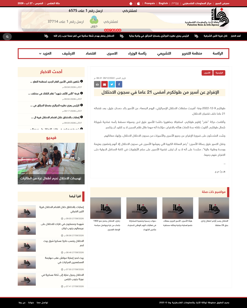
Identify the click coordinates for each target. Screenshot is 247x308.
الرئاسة (218, 53)
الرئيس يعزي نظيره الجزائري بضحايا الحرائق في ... (54, 105)
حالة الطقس (53, 3)
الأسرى (207, 73)
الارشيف (68, 53)
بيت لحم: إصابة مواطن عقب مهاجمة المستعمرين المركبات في (64, 260)
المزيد (47, 53)
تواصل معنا (42, 302)
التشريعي (164, 53)
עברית (175, 3)
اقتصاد (91, 53)
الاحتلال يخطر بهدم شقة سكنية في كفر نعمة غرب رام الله (90, 36)
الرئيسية (219, 73)
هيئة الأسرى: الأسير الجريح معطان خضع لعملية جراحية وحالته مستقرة (177, 223)
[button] (23, 158)
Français (150, 3)
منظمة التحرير (192, 53)
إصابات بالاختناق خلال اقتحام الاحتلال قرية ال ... (55, 117)
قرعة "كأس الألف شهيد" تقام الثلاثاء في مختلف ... (53, 93)
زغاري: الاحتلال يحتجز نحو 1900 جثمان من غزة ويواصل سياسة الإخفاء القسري (106, 225)
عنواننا (31, 302)
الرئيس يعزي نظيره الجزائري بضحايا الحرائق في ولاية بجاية (165, 36)
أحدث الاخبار (51, 72)
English (163, 3)
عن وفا (22, 302)
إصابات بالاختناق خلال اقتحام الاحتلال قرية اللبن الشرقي (61, 209)
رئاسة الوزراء (137, 53)
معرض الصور (222, 3)
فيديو (51, 138)
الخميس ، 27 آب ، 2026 (30, 3)
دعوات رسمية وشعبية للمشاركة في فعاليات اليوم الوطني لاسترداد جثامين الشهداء (141, 225)
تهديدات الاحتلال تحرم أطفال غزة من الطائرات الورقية (50, 183)
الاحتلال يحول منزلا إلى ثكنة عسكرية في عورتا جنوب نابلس (62, 277)
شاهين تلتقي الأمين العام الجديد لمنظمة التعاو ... (54, 81)
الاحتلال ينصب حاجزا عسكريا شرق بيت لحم (64, 243)
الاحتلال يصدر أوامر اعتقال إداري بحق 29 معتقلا (214, 223)
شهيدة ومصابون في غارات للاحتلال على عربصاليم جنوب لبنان (62, 226)
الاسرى (112, 53)
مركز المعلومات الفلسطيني (197, 3)
